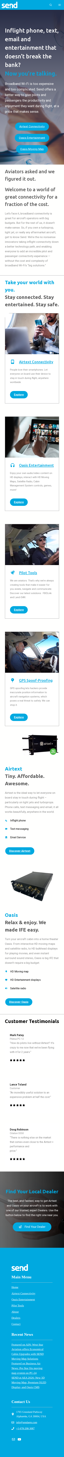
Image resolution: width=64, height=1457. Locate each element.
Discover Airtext (19, 851)
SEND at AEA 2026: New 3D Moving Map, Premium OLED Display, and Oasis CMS (28, 1382)
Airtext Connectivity (32, 126)
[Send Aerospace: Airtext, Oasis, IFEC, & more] (9, 5)
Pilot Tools (28, 573)
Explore (19, 394)
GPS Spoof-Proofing (36, 680)
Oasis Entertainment (32, 137)
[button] (50, 5)
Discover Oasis (18, 1002)
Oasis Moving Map (32, 149)
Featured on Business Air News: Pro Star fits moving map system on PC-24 (27, 1368)
